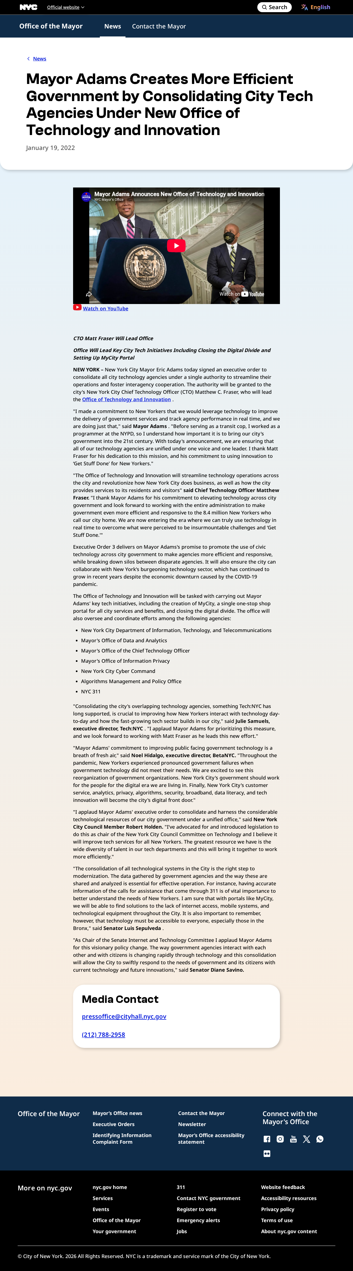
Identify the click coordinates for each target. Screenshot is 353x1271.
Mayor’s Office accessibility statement (211, 1138)
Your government (114, 1231)
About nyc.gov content (289, 1231)
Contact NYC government (208, 1198)
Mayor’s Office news (117, 1113)
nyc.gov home (110, 1187)
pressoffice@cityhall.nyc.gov (124, 1016)
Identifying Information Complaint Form (122, 1138)
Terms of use (277, 1220)
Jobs (182, 1231)
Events (101, 1209)
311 (181, 1187)
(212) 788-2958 (103, 1034)
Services (103, 1198)
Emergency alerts (198, 1220)
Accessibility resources (289, 1198)
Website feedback (283, 1187)
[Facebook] (267, 1139)
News (112, 26)
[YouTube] (293, 1139)
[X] (306, 1139)
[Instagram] (280, 1139)
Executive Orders (114, 1124)
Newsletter (192, 1124)
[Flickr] (267, 1153)
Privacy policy (277, 1209)
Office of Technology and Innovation (126, 399)
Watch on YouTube (105, 308)
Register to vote (196, 1209)
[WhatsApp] (319, 1139)
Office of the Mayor (51, 25)
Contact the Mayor (159, 26)
